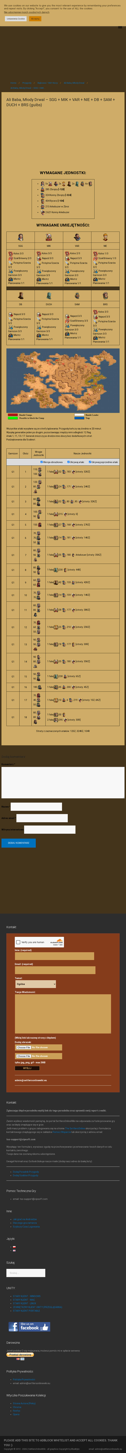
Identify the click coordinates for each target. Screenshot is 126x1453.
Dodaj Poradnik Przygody (26, 1172)
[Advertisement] (63, 51)
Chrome (17, 1407)
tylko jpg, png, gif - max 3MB (30, 1062)
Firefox (16, 1410)
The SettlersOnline (75, 1128)
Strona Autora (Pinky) (24, 1403)
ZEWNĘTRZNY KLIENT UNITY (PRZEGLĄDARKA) (37, 1307)
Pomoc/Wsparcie (62, 1132)
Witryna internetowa (12, 829)
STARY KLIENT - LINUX (24, 1303)
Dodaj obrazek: (23, 1042)
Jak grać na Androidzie (25, 1219)
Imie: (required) (23, 950)
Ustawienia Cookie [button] (16, 19)
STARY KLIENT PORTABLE (26, 1310)
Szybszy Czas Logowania (26, 1226)
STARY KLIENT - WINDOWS (27, 1296)
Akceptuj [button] (35, 19)
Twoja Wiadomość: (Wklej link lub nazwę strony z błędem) (35, 1015)
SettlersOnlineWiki (37, 1449)
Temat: (18, 978)
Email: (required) (24, 964)
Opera (16, 1414)
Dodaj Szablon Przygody (25, 1175)
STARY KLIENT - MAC (24, 1300)
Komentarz (8, 764)
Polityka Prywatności (24, 1379)
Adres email (8, 818)
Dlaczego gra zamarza (25, 1223)
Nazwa (5, 806)
